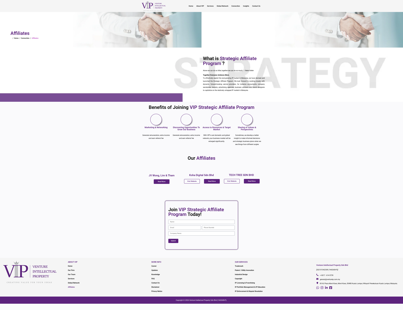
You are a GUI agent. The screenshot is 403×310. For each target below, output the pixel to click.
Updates (154, 270)
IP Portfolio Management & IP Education (250, 287)
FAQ (153, 279)
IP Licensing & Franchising (245, 283)
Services (210, 6)
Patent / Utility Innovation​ (244, 270)
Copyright (238, 279)
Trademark (239, 266)
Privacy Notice (156, 291)
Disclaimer (155, 287)
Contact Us (256, 6)
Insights (246, 6)
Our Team (71, 274)
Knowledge (155, 274)
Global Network (222, 6)
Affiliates (71, 287)
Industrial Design (241, 274)
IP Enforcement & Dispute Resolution (249, 291)
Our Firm (71, 270)
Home (191, 6)
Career (154, 266)
